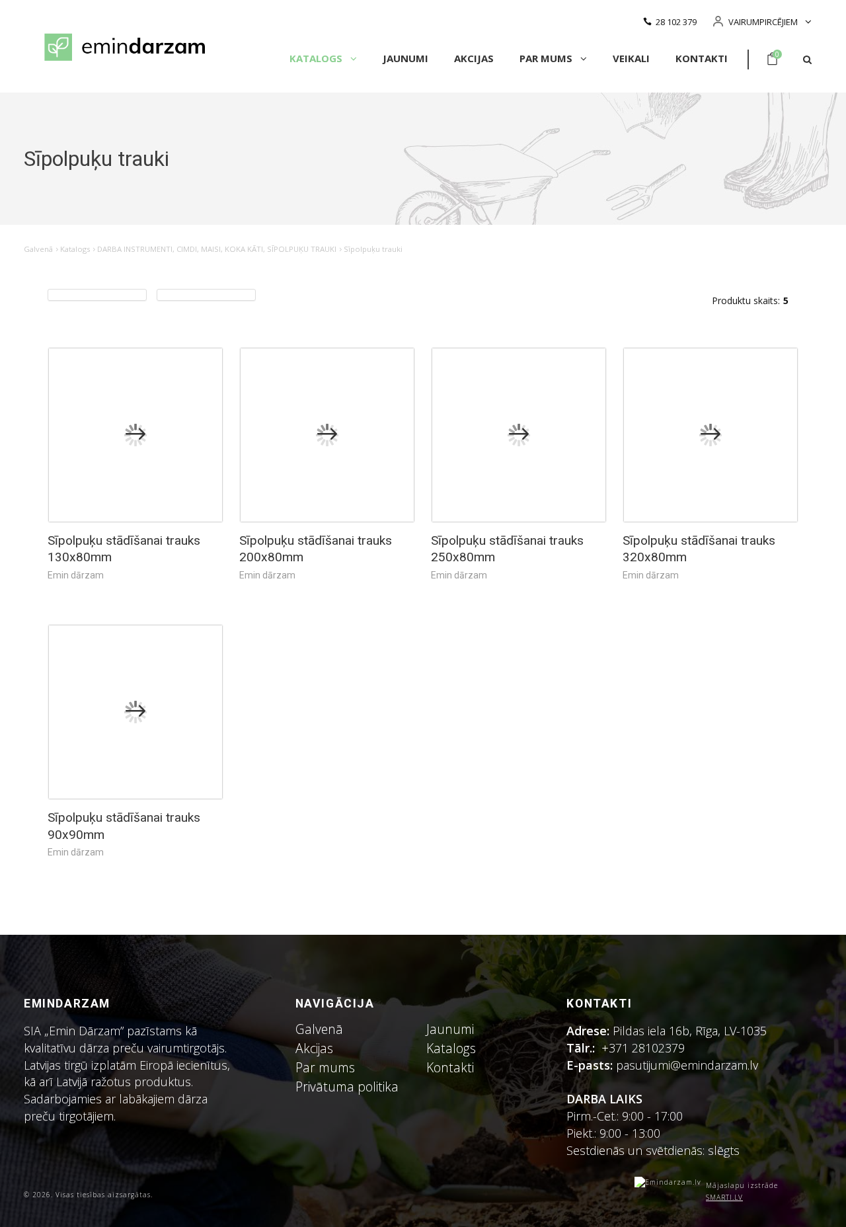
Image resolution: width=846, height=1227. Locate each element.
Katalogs (317, 58)
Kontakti (701, 58)
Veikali (631, 58)
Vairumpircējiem (763, 22)
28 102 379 (676, 22)
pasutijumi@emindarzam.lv (690, 1065)
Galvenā (38, 249)
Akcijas (474, 58)
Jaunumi (405, 58)
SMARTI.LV (724, 1197)
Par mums (547, 58)
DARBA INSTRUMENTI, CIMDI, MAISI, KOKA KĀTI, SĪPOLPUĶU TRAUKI (216, 249)
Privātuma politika (347, 1086)
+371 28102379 (643, 1048)
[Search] (807, 60)
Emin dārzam (76, 575)
